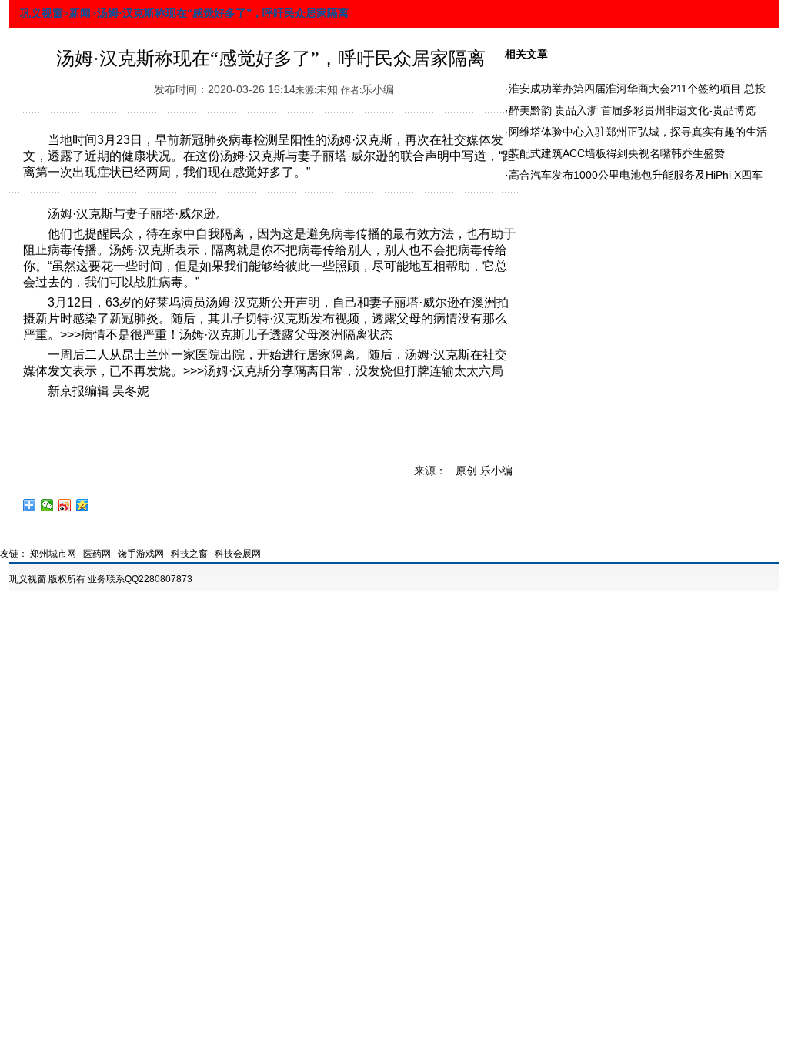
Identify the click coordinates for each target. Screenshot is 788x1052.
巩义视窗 (27, 579)
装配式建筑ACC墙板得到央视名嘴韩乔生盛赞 (617, 153)
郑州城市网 (53, 553)
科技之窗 (189, 553)
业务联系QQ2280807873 (140, 579)
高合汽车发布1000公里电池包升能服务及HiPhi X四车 (636, 175)
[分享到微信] (47, 505)
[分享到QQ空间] (82, 505)
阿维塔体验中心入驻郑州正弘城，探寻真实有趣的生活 (638, 132)
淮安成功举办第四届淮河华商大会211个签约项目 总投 (637, 88)
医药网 (97, 553)
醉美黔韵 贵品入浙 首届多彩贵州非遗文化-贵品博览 (632, 110)
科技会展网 (238, 553)
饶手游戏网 (141, 553)
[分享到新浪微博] (65, 505)
